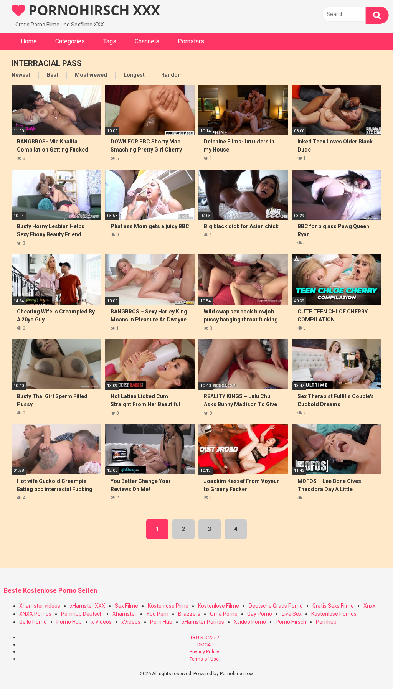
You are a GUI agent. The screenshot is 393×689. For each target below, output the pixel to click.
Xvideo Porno (250, 622)
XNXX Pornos (35, 614)
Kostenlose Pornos (334, 614)
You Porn (157, 614)
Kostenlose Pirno (168, 606)
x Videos (101, 622)
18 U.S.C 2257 (204, 637)
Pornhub (326, 622)
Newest (21, 75)
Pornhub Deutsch (82, 614)
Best (52, 75)
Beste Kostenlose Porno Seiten (50, 590)
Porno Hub (69, 622)
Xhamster (124, 614)
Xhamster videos (39, 606)
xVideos (130, 622)
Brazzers (189, 614)
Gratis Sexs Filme (333, 606)
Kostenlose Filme (218, 606)
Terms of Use (204, 659)
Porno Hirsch (291, 622)
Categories (70, 41)
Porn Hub (161, 622)
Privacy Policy (204, 651)
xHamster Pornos (203, 622)
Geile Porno (33, 622)
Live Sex (292, 614)
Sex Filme (126, 606)
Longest (134, 75)
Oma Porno (224, 614)
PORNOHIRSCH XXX (92, 10)
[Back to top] (367, 666)
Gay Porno (259, 614)
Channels (147, 41)
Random (172, 75)
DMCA (204, 645)
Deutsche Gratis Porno (276, 606)
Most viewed (91, 75)
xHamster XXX (87, 606)
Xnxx (369, 606)
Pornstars (191, 41)
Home (29, 41)
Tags (109, 41)
